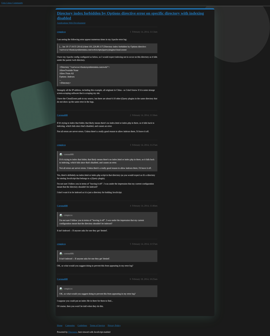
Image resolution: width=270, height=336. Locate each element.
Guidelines (82, 325)
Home (59, 325)
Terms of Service (97, 325)
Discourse (72, 332)
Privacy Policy (114, 325)
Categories (70, 325)
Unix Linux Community (12, 3)
